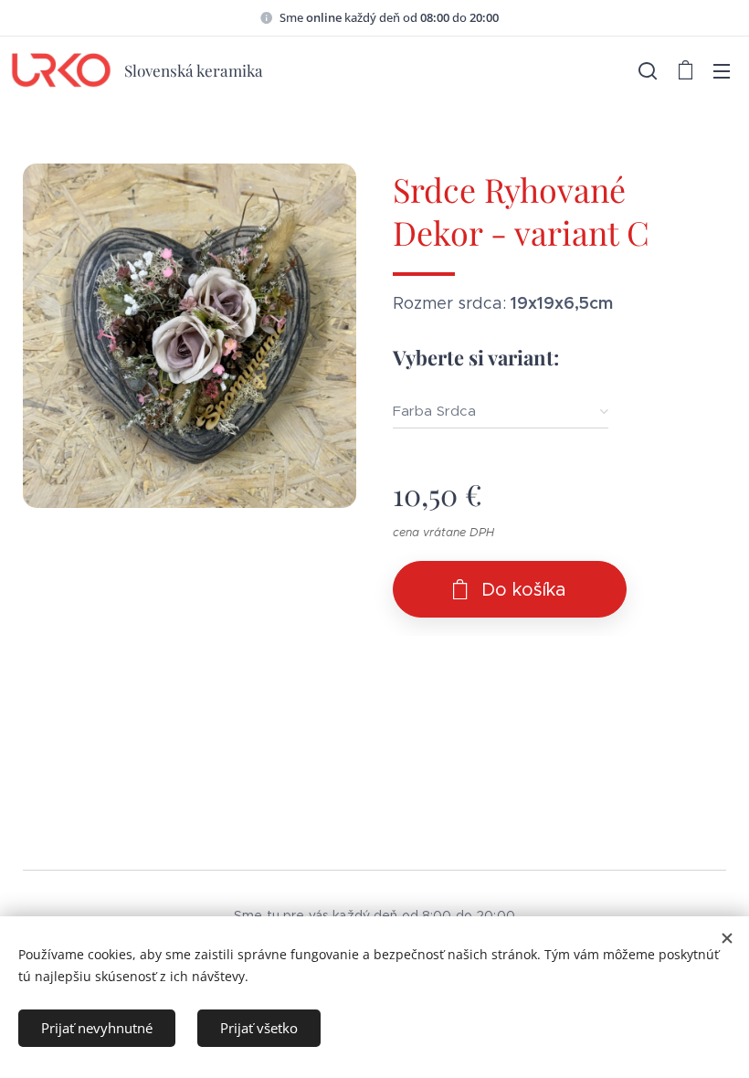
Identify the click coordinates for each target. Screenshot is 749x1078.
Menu (721, 70)
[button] (648, 70)
